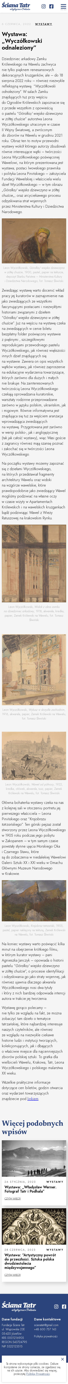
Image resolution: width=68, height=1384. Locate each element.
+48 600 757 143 (45, 1329)
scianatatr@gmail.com (46, 1325)
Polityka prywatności (45, 1336)
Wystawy (43, 24)
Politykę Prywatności (38, 1374)
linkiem (32, 1098)
